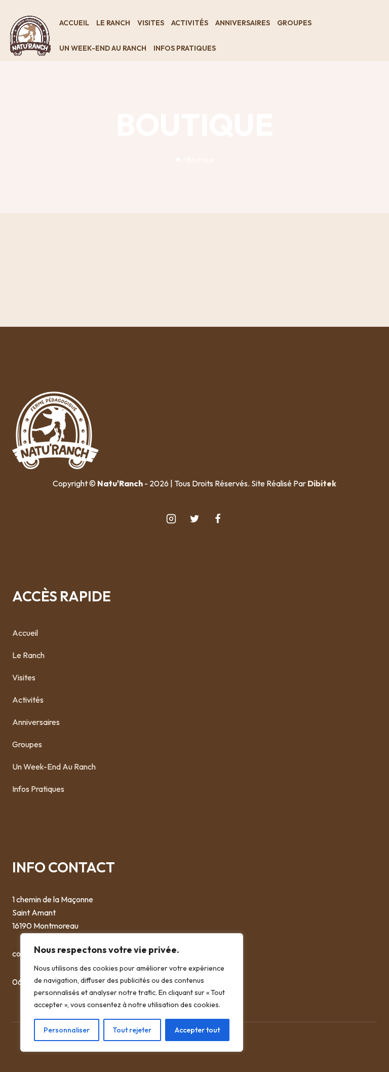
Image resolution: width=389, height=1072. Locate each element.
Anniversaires (242, 22)
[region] (131, 992)
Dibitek (321, 483)
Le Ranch (113, 22)
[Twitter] (194, 519)
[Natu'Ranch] (30, 36)
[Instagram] (171, 519)
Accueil (74, 22)
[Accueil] (178, 159)
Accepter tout (197, 1030)
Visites (150, 22)
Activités (189, 22)
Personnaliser (67, 1030)
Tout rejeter (131, 1030)
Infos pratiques (184, 48)
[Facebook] (218, 519)
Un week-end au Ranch (102, 48)
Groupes (294, 22)
